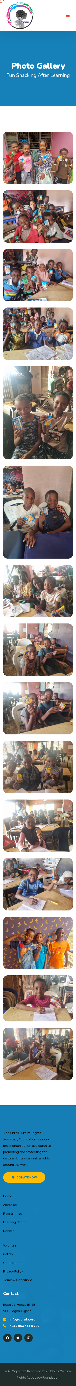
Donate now (26, 1177)
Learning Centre (15, 1222)
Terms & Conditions (18, 1280)
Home (7, 1196)
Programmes (12, 1213)
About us (10, 1205)
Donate (8, 1231)
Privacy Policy (13, 1271)
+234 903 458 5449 (24, 1325)
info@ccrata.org (22, 1319)
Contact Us (11, 1262)
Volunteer (10, 1245)
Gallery (8, 1254)
